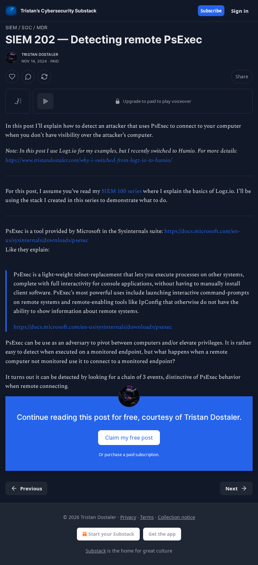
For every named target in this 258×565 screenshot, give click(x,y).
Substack (96, 551)
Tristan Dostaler (40, 54)
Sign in (240, 10)
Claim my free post (129, 437)
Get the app (162, 534)
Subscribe (211, 11)
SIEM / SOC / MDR (26, 27)
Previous (31, 488)
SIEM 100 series (121, 191)
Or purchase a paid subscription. (129, 454)
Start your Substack (111, 534)
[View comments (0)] (28, 76)
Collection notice (176, 517)
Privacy (128, 517)
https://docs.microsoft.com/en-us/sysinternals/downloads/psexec (92, 327)
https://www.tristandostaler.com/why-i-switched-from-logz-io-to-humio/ (88, 160)
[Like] (12, 76)
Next (231, 488)
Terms (147, 517)
